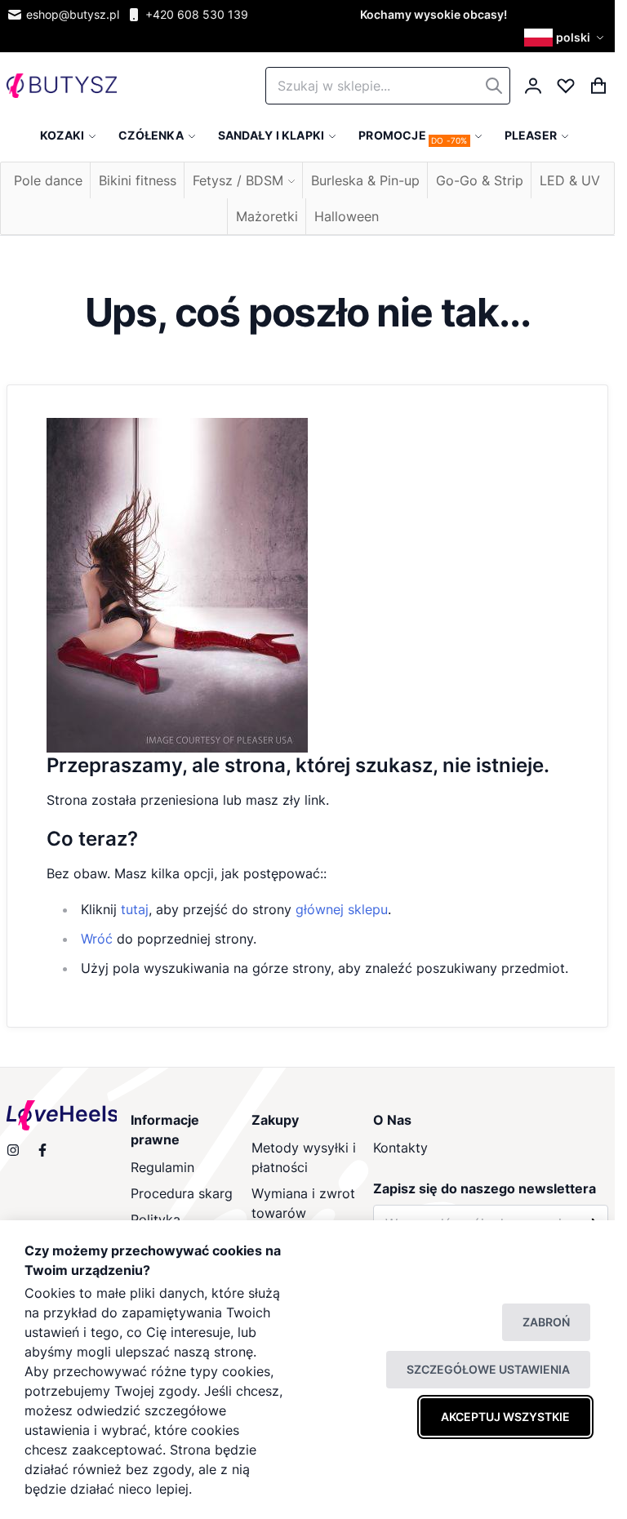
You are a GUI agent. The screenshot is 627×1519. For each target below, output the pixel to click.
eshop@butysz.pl (72, 14)
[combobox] (387, 85)
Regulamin (162, 1167)
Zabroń (546, 1322)
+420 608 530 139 (196, 14)
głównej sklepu (342, 909)
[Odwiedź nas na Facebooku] (42, 1150)
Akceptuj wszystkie (505, 1417)
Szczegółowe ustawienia (488, 1369)
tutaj (135, 909)
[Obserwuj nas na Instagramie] (13, 1150)
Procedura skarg (182, 1193)
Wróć (97, 938)
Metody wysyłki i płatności (303, 1157)
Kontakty (400, 1147)
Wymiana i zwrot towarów (303, 1203)
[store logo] (62, 86)
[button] (566, 37)
